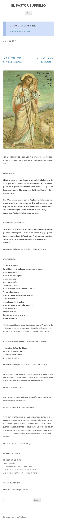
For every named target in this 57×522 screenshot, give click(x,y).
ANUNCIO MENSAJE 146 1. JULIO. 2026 (19, 470)
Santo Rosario (9, 463)
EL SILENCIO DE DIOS (12, 460)
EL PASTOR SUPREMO (28, 5)
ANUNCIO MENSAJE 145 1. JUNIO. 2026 (20, 473)
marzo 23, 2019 (9, 41)
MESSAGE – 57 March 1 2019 (23, 25)
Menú (28, 13)
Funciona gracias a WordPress (15, 517)
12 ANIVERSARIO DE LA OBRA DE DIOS (18, 466)
